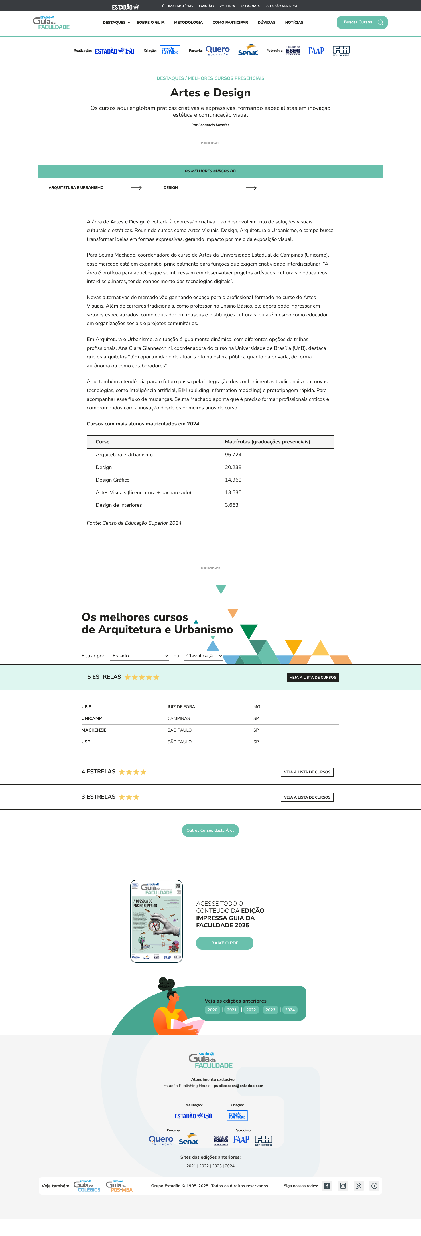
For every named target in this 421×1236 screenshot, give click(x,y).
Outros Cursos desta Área (210, 830)
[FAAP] (316, 50)
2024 (290, 1010)
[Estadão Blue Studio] (170, 50)
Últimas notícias (177, 6)
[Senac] (248, 50)
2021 (232, 1010)
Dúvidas (267, 22)
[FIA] (341, 50)
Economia (250, 6)
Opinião (206, 6)
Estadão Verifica (281, 6)
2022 (251, 1010)
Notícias (294, 22)
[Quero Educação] (218, 50)
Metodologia (188, 22)
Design (171, 187)
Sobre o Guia (151, 22)
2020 (212, 1010)
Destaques (114, 22)
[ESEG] (293, 50)
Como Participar (230, 22)
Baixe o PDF (224, 943)
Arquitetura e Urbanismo (76, 187)
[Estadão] (125, 6)
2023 (271, 1010)
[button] (362, 22)
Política (227, 6)
